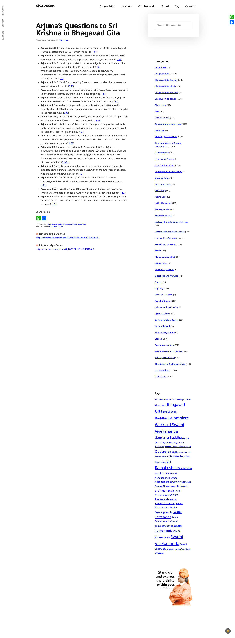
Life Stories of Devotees (167, 238)
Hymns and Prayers (164, 159)
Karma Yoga (161, 196)
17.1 (54, 204)
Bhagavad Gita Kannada (166, 92)
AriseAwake (160, 67)
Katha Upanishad (163, 203)
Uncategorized (162, 370)
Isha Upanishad (162, 184)
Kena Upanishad (163, 209)
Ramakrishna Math (184, 452)
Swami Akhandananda (167, 486)
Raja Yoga (159, 288)
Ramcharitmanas (163, 301)
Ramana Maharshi (164, 294)
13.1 (43, 185)
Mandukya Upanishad (165, 244)
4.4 (104, 93)
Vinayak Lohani (174, 549)
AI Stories (188, 400)
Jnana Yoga (160, 190)
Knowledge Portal (163, 215)
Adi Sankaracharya (161, 400)
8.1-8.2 (65, 162)
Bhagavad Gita (55, 224)
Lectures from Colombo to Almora (171, 222)
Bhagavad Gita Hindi (165, 86)
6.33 (66, 112)
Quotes (158, 282)
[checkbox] (228, 631)
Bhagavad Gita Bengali (166, 79)
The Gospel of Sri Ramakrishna (170, 364)
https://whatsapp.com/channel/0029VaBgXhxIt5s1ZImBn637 (67, 237)
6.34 (98, 120)
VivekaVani (46, 6)
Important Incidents (165, 165)
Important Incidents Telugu (168, 171)
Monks (158, 250)
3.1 (99, 67)
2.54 (119, 59)
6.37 (81, 131)
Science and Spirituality (166, 307)
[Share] (231, 22)
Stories (158, 338)
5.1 (116, 101)
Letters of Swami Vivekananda (170, 231)
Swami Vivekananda (164, 345)
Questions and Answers (74, 224)
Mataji (181, 442)
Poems (169, 446)
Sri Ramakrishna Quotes (167, 319)
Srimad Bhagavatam (165, 332)
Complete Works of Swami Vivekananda (172, 424)
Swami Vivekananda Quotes (168, 351)
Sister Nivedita (176, 456)
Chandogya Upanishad (166, 136)
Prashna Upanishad (164, 269)
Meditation (159, 446)
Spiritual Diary (162, 313)
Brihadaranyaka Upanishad (168, 124)
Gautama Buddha (168, 437)
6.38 (71, 143)
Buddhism (160, 130)
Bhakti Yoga (160, 105)
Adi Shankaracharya (176, 400)
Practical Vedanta (180, 447)
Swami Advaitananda (181, 481)
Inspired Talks (162, 177)
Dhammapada (162, 152)
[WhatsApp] (231, 17)
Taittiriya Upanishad (165, 357)
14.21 (123, 192)
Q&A (189, 446)
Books (158, 111)
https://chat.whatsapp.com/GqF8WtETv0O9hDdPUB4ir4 (65, 249)
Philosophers (161, 263)
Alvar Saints (160, 405)
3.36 (71, 86)
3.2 (61, 78)
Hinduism (185, 438)
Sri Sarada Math (163, 326)
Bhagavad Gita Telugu (165, 98)
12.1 (81, 173)
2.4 (95, 51)
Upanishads (160, 376)
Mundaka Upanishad (165, 256)
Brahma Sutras (162, 117)
